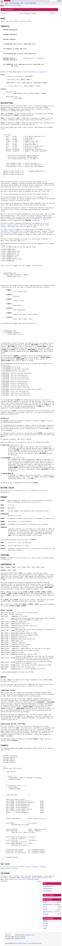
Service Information (30, 3)
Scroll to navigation (7, 9)
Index (6, 3)
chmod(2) (21, 866)
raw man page (47, 891)
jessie (6, 5)
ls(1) (2, 866)
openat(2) (6, 482)
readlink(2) (35, 866)
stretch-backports (48, 911)
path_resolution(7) (34, 502)
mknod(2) (3, 225)
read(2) (24, 225)
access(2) (14, 866)
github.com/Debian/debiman (20, 943)
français (45, 923)
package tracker (47, 888)
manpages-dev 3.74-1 (29, 935)
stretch (45, 907)
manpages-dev (12, 5)
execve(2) (46, 223)
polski (45, 928)
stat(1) (7, 866)
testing (45, 909)
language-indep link (48, 886)
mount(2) (27, 218)
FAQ (22, 3)
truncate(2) (4, 231)
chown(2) (27, 866)
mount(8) (3, 218)
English (45, 921)
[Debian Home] (2, 3)
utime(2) (15, 225)
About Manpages (14, 3)
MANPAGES (7, 0)
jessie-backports (47, 904)
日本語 (45, 925)
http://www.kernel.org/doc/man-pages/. (27, 879)
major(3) (50, 189)
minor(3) (6, 191)
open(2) (37, 220)
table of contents (48, 895)
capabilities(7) (5, 868)
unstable (45, 914)
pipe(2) (9, 225)
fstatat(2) (13, 681)
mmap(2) (12, 226)
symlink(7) (15, 868)
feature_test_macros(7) (39, 71)
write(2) (21, 231)
